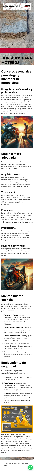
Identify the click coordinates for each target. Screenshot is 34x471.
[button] (30, 467)
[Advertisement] (17, 30)
